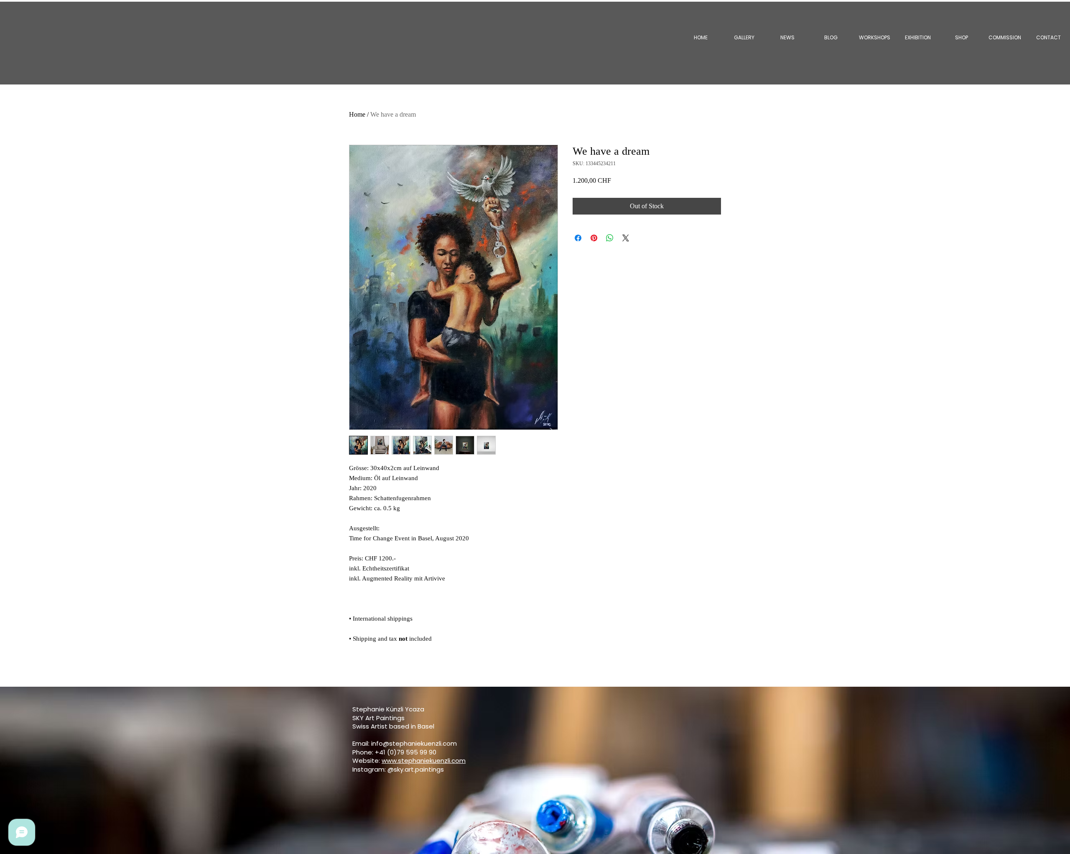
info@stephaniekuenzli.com (414, 743)
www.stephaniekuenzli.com (424, 760)
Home (357, 114)
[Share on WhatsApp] (610, 238)
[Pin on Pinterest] (594, 238)
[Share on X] (626, 238)
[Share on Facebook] (578, 238)
